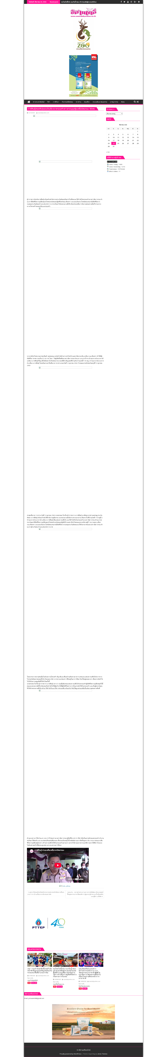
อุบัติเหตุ (68, 886)
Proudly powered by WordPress (70, 1054)
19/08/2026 (83, 981)
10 (114, 137)
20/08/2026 (57, 979)
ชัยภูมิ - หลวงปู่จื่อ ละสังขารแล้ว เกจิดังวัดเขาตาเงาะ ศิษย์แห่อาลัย (80, 2)
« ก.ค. (108, 152)
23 (109, 143)
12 (123, 137)
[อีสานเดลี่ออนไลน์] (28, 101)
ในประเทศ (34, 983)
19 (123, 140)
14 (133, 137)
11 (118, 137)
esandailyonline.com (43, 113)
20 (128, 140)
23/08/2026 (32, 975)
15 (138, 137)
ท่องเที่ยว (85, 988)
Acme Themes (102, 1054)
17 (114, 140)
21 (133, 140)
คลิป (64, 886)
